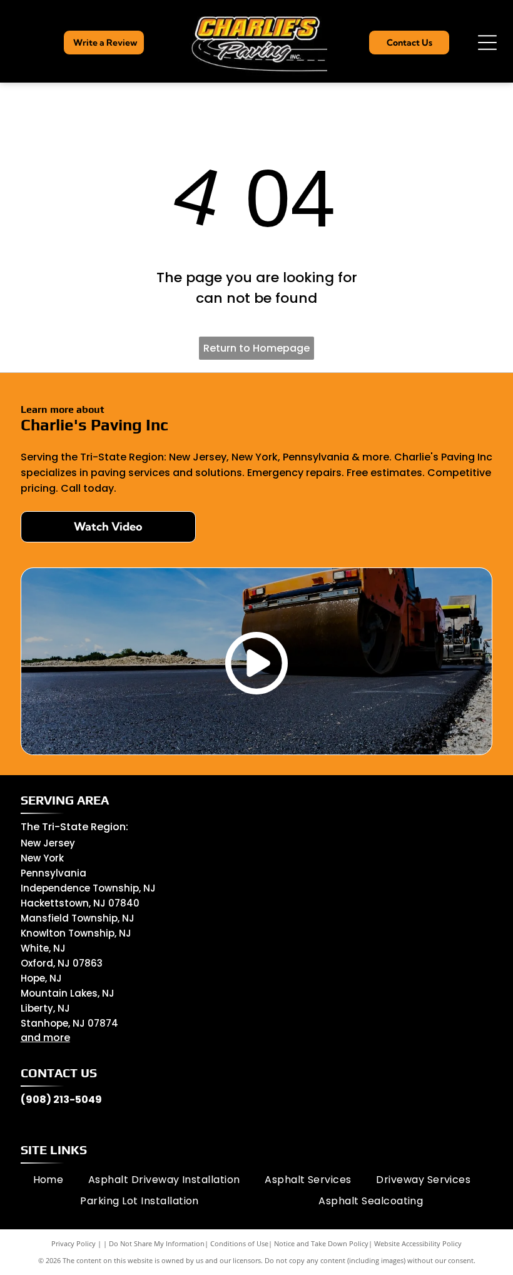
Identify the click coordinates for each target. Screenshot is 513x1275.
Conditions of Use (239, 1243)
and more (45, 1037)
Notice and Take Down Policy (321, 1243)
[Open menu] (487, 42)
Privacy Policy (73, 1243)
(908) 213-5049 (61, 1099)
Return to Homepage (256, 348)
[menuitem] (48, 1179)
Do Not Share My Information (157, 1243)
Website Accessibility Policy (418, 1243)
